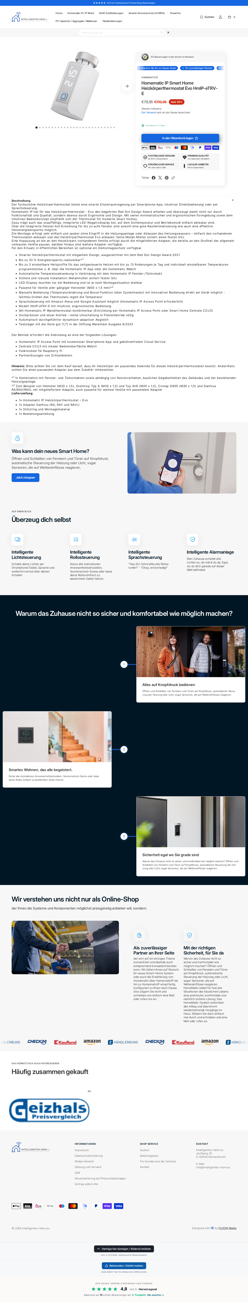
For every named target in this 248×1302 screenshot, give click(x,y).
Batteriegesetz (149, 1155)
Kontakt (144, 1167)
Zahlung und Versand (88, 1167)
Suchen (144, 1150)
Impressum (82, 1150)
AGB (77, 1172)
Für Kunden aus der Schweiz (158, 1161)
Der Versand (148, 112)
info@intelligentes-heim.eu (213, 1167)
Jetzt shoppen (25, 477)
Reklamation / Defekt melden (126, 1265)
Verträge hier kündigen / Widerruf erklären (126, 1248)
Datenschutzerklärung (89, 1155)
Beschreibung (21, 200)
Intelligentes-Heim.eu (35, 1228)
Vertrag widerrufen (86, 1184)
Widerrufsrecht (84, 1161)
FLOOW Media (227, 1228)
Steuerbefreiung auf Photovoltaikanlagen (100, 1178)
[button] (207, 17)
